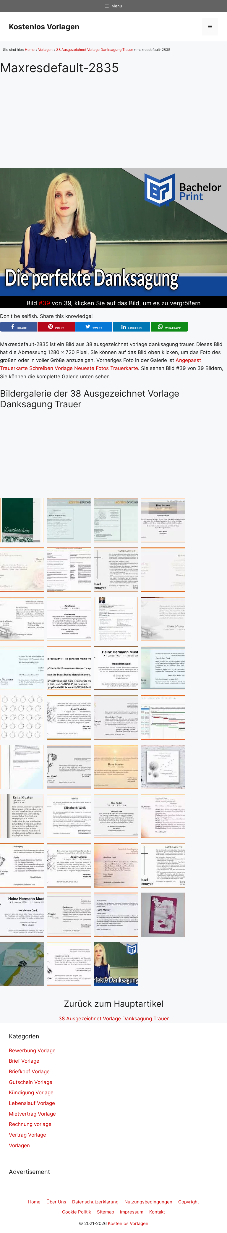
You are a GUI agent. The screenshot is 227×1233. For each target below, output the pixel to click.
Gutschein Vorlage (30, 1082)
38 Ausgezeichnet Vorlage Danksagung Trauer (94, 49)
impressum (131, 1212)
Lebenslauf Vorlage (32, 1103)
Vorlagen (45, 49)
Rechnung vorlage (30, 1124)
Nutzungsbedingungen (148, 1202)
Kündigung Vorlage (31, 1092)
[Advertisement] (113, 116)
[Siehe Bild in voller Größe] (113, 294)
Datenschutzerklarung (95, 1202)
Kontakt (157, 1212)
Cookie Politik (76, 1212)
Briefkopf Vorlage (29, 1071)
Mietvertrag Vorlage (32, 1114)
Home (30, 49)
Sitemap (105, 1212)
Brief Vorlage (24, 1061)
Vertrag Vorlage (27, 1135)
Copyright (188, 1202)
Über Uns (56, 1202)
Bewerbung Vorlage (32, 1050)
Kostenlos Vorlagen (44, 26)
